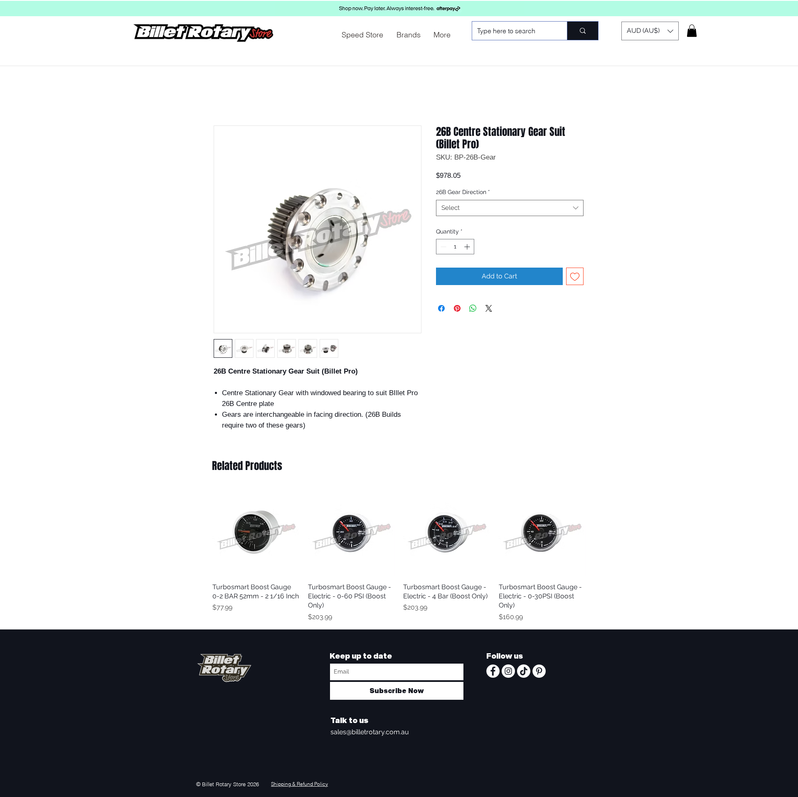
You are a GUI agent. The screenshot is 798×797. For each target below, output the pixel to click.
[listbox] (650, 31)
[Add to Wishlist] (575, 276)
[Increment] (468, 246)
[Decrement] (442, 246)
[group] (399, 555)
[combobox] (510, 208)
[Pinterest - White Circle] (539, 671)
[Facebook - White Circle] (493, 671)
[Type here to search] (582, 31)
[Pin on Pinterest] (457, 308)
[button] (650, 31)
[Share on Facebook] (441, 308)
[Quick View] (256, 532)
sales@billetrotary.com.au (369, 732)
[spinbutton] (455, 246)
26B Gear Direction (463, 192)
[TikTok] (523, 671)
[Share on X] (489, 308)
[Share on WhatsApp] (473, 308)
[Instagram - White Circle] (508, 671)
